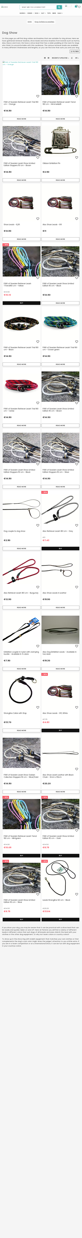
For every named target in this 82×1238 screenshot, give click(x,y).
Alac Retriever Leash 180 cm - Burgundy (21, 593)
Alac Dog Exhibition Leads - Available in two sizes (59, 653)
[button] (77, 6)
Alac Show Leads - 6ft (52, 224)
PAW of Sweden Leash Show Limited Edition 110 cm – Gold (58, 837)
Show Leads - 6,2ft (12, 224)
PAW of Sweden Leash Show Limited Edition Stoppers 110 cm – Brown (19, 164)
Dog (36, 13)
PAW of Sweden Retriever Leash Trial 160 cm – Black (21, 348)
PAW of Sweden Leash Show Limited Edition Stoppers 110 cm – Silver (58, 471)
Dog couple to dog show (14, 531)
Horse (22, 13)
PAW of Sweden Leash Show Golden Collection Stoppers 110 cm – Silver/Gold (21, 776)
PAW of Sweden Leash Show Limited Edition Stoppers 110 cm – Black (19, 471)
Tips (49, 13)
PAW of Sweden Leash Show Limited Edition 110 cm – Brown (58, 409)
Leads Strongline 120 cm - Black (56, 900)
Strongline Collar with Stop (15, 713)
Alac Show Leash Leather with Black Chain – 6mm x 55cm (58, 776)
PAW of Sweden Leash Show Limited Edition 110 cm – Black (58, 284)
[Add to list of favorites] (21, 80)
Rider (30, 13)
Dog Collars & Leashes (44, 22)
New (54, 13)
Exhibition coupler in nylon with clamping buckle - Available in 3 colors (21, 653)
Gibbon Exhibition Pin (51, 163)
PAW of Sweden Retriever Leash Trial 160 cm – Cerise (21, 409)
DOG (30, 22)
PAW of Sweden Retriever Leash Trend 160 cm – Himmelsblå (59, 103)
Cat (42, 13)
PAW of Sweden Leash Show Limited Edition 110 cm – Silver (19, 901)
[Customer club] (68, 8)
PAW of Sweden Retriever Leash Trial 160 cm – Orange (21, 103)
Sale (59, 13)
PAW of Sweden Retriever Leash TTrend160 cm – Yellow (17, 284)
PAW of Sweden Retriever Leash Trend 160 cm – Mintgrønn (20, 837)
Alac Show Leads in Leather (54, 593)
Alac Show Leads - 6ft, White (55, 713)
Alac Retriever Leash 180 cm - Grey (58, 531)
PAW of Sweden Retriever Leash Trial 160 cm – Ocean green (60, 348)
